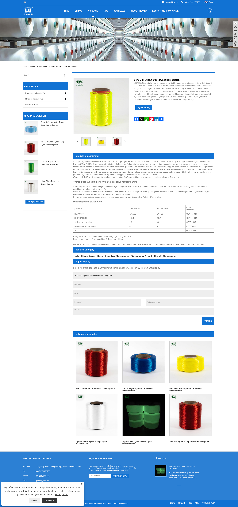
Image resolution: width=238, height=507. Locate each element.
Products (92, 11)
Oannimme (49, 500)
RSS (190, 503)
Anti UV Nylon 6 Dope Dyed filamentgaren (95, 388)
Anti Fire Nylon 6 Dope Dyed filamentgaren (189, 442)
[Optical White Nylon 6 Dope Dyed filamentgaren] (96, 414)
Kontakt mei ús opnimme (165, 11)
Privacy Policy (208, 503)
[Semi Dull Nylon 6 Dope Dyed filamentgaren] (86, 141)
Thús (66, 11)
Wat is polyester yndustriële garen (182, 466)
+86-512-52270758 (191, 2)
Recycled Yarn (31, 104)
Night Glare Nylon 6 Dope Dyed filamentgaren (137, 443)
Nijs (106, 11)
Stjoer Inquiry (139, 11)
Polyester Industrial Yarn (36, 93)
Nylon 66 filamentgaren (165, 256)
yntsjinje (208, 321)
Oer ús (78, 11)
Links (172, 503)
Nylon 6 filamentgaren (85, 256)
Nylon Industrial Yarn (46, 67)
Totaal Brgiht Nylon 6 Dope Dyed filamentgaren (137, 389)
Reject (34, 500)
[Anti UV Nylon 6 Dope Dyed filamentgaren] (96, 361)
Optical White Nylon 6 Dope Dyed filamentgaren (91, 443)
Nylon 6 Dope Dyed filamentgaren (68, 67)
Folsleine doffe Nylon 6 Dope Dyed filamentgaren (185, 389)
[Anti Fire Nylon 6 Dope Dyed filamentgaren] (190, 414)
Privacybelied (61, 494)
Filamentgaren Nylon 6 (141, 256)
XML (197, 503)
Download (119, 11)
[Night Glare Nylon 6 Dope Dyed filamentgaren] (143, 414)
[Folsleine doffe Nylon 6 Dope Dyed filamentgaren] (190, 361)
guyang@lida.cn (171, 2)
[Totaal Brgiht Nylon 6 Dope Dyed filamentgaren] (143, 361)
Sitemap (181, 503)
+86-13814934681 (42, 476)
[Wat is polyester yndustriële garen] (160, 470)
